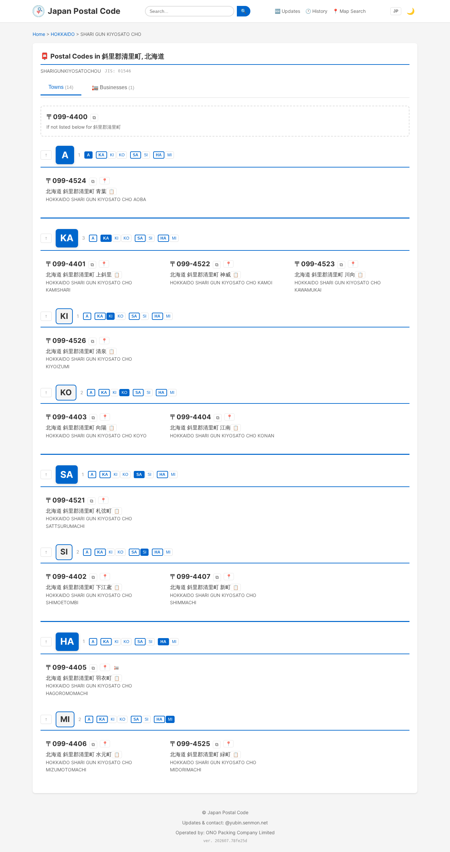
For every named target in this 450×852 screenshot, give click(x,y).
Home (39, 34)
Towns (60, 87)
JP (395, 11)
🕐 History (316, 11)
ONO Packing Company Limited (240, 832)
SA (135, 155)
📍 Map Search (349, 11)
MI (169, 155)
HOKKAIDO (63, 34)
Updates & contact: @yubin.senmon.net (225, 822)
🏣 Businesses (113, 87)
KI (112, 155)
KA (101, 155)
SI (146, 155)
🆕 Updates (287, 11)
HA (159, 155)
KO (122, 155)
